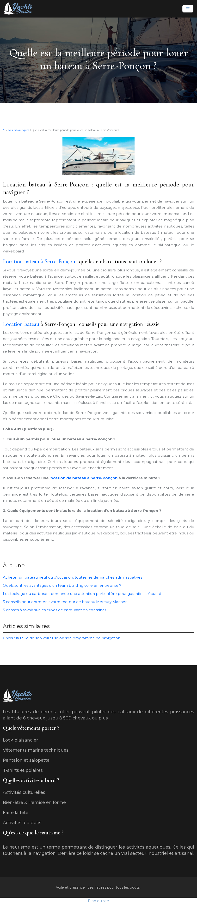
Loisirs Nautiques (18, 130)
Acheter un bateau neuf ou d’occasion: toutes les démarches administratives (72, 577)
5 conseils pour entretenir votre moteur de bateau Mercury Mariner (65, 601)
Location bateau (21, 324)
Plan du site (98, 900)
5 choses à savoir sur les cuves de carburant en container (54, 610)
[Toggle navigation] (187, 8)
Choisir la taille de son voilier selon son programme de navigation (61, 638)
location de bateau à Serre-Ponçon (83, 478)
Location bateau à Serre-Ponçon (39, 261)
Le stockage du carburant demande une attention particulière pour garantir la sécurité (82, 593)
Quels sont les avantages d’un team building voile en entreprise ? (62, 585)
